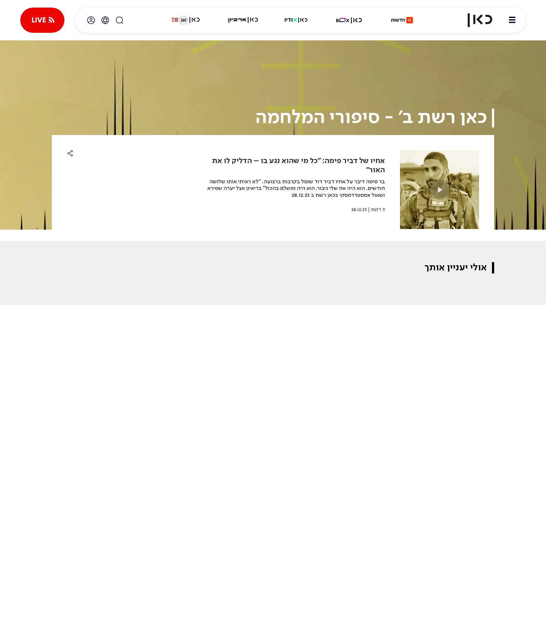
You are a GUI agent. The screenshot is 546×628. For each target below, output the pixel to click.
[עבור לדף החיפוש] (119, 20)
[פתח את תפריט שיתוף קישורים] (70, 153)
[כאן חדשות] (402, 20)
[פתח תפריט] (512, 20)
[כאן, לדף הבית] (474, 20)
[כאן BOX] (349, 20)
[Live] (42, 20)
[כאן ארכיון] (243, 20)
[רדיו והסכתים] (296, 20)
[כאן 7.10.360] (185, 20)
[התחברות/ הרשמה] (91, 20)
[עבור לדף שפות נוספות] (105, 20)
